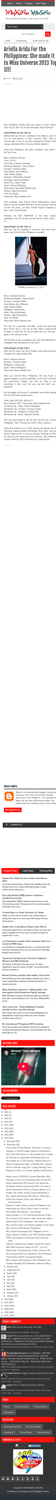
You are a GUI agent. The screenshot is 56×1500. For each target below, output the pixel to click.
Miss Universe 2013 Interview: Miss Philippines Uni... (29, 1260)
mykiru (9, 1385)
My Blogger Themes (41, 1491)
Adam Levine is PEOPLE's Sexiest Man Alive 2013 (28, 1176)
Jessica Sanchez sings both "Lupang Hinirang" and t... (29, 1167)
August (10, 1273)
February (11, 1293)
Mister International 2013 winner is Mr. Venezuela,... (28, 1183)
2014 (6, 1135)
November (11, 1144)
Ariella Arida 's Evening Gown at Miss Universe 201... (29, 1250)
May (9, 1283)
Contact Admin (22, 1406)
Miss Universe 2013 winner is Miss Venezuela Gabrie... (30, 1218)
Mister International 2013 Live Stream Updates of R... (29, 1189)
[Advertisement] (28, 104)
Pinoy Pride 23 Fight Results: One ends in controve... (29, 1148)
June (9, 1280)
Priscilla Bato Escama (16, 1353)
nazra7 (9, 1336)
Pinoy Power (26, 1432)
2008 (6, 1312)
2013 (6, 1138)
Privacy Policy (40, 1406)
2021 (6, 1112)
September (12, 1270)
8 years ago (35, 1332)
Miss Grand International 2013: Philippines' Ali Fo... (28, 1231)
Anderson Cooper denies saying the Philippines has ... (29, 1205)
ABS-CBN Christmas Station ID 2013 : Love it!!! (26, 1247)
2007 (6, 1315)
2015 (6, 1131)
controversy (13, 381)
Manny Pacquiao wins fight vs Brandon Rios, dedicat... (29, 1164)
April (9, 1286)
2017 (6, 1125)
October (10, 1267)
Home (10, 3)
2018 (6, 1122)
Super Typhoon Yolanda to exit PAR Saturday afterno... (30, 1235)
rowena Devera (13, 1373)
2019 (6, 1118)
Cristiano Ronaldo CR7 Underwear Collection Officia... (29, 1263)
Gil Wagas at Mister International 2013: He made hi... (29, 1186)
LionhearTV (9, 1432)
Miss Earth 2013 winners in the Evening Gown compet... (30, 1154)
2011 (6, 1302)
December (11, 1141)
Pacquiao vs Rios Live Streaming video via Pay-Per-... (29, 1180)
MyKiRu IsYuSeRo (35, 1488)
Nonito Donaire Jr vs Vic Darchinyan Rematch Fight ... (29, 1215)
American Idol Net (12, 1426)
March (10, 1289)
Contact (28, 3)
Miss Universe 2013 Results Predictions (23, 1228)
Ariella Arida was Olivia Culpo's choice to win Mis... (28, 1208)
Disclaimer (9, 1412)
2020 (6, 1115)
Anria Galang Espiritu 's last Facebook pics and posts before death (24, 1347)
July (9, 1276)
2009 (6, 1309)
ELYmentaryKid (33, 1426)
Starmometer (43, 1432)
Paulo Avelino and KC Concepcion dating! (24, 1257)
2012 (6, 1299)
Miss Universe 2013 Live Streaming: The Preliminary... (29, 1254)
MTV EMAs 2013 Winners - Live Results (23, 1212)
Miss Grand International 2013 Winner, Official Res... (29, 1196)
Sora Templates (22, 1491)
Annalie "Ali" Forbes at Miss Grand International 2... (28, 1193)
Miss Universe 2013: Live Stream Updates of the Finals (30, 1225)
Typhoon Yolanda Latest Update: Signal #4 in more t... (29, 1244)
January (10, 1296)
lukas (8, 1327)
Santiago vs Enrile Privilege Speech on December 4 (28, 1151)
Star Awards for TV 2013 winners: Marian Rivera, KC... (29, 1161)
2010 (6, 1306)
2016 (6, 1128)
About (19, 3)
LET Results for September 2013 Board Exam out (27, 1157)
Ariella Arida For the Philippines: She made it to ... (27, 1221)
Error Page (41, 3)
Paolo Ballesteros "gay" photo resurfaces (15, 1332)
